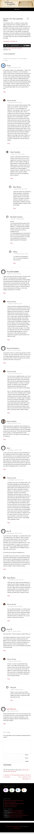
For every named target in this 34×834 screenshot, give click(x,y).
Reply (4, 92)
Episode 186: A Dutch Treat (10, 806)
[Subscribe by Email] (18, 790)
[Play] (5, 45)
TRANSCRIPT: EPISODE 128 (10, 41)
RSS (9, 49)
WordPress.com (17, 828)
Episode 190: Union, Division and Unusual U (13, 800)
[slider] (28, 45)
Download (19, 48)
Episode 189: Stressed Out (10, 802)
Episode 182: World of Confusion (16, 813)
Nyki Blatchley (11, 709)
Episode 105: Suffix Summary (16, 817)
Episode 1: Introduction (17, 812)
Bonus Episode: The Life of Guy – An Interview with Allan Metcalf (24, 777)
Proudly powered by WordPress (13, 826)
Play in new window (12, 48)
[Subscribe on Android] (12, 790)
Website (27, 761)
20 (27, 18)
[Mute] (24, 45)
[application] (17, 45)
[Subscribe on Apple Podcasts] (6, 790)
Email (26, 758)
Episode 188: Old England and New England (14, 803)
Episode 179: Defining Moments (16, 810)
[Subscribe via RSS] (24, 790)
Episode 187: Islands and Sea (10, 805)
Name (27, 754)
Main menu (17, 9)
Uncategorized (11, 53)
